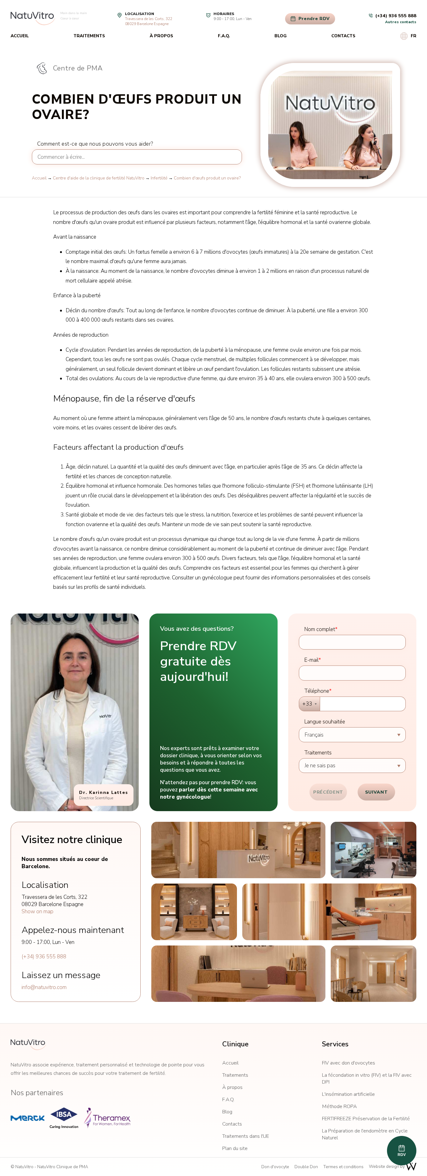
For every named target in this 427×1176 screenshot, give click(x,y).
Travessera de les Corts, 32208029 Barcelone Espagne (148, 21)
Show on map (37, 911)
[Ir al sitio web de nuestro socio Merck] (27, 1118)
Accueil (20, 36)
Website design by (387, 1166)
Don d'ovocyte (275, 1167)
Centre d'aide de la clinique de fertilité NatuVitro (98, 178)
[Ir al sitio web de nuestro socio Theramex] (106, 1118)
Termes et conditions (343, 1167)
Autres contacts (400, 21)
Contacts (343, 36)
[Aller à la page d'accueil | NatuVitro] (33, 18)
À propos (161, 36)
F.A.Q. (224, 36)
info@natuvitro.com (44, 987)
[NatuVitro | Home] (28, 1044)
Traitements (89, 36)
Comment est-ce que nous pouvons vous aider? (95, 144)
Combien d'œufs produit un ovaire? (207, 178)
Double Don (306, 1167)
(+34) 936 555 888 (44, 956)
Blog (280, 36)
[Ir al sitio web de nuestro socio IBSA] (64, 1118)
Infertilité (159, 178)
